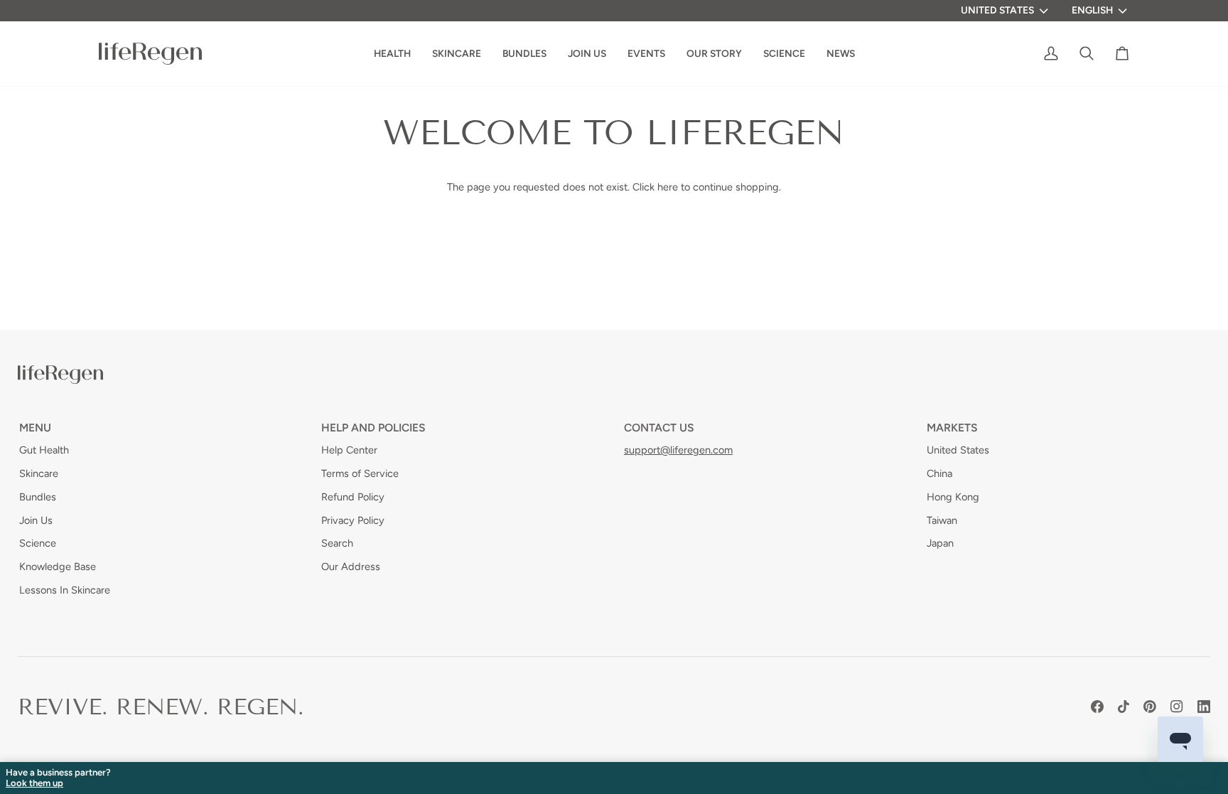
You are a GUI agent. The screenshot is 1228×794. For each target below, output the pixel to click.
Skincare (38, 473)
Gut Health (44, 450)
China (939, 473)
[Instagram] (1176, 706)
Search (337, 543)
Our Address (350, 566)
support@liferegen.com (678, 450)
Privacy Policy (352, 520)
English (1092, 10)
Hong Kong (953, 496)
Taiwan (942, 520)
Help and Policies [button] (373, 427)
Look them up (34, 783)
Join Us (36, 520)
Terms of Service (360, 473)
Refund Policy (352, 496)
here (667, 187)
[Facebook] (1097, 706)
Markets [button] (952, 427)
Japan (940, 543)
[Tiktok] (1123, 706)
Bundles (37, 496)
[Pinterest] (1149, 706)
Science (37, 543)
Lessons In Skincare (64, 590)
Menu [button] (35, 427)
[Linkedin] (1203, 706)
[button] (714, 53)
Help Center (349, 450)
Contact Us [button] (659, 427)
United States (997, 10)
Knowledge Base (57, 566)
